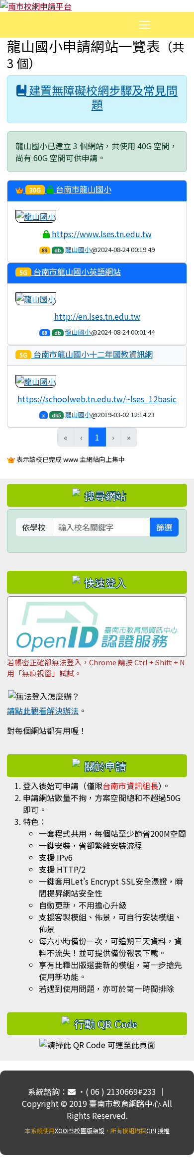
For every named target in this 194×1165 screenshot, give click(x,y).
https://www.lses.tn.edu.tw (101, 234)
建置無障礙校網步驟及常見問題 (102, 97)
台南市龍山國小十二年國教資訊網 (86, 354)
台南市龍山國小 (70, 189)
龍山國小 (78, 249)
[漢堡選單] (144, 25)
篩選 (164, 527)
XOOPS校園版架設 (79, 1130)
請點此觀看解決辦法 (43, 711)
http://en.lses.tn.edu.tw (97, 316)
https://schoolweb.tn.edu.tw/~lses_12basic (97, 399)
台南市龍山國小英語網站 (70, 271)
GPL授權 (158, 1130)
